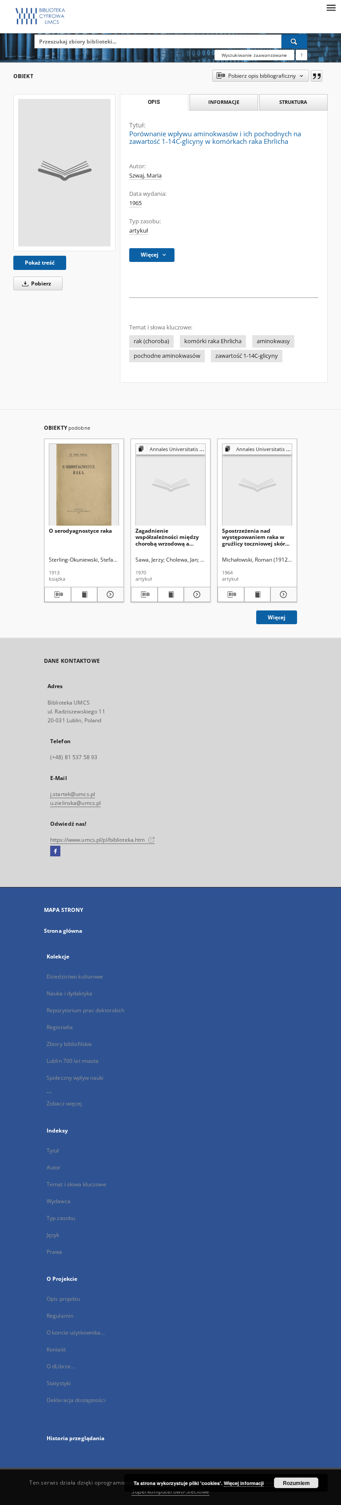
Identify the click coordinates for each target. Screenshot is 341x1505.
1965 (135, 203)
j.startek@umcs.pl (72, 794)
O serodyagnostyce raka (80, 531)
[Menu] (331, 7)
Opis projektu (63, 1299)
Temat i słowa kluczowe (76, 1184)
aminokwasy (273, 341)
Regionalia (60, 1027)
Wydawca (59, 1201)
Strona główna (63, 931)
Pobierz (40, 283)
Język (53, 1235)
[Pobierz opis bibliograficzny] (58, 594)
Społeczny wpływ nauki (75, 1077)
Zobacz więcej (64, 1103)
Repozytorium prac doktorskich (85, 1010)
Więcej (276, 617)
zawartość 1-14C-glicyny (246, 356)
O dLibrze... (61, 1366)
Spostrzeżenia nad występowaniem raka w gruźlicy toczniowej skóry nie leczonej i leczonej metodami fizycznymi (255, 537)
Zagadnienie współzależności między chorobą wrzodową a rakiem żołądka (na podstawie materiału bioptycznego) (167, 537)
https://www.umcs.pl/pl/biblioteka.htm (98, 840)
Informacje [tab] (223, 102)
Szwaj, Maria (145, 175)
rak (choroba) (151, 341)
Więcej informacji (244, 1483)
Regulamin (60, 1315)
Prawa (55, 1251)
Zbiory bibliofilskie (69, 1044)
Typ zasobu (61, 1218)
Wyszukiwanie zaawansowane (254, 55)
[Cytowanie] (316, 76)
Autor (54, 1167)
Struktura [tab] (293, 102)
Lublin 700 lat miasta (73, 1061)
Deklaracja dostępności (76, 1400)
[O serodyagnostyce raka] (84, 485)
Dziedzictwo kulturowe (75, 976)
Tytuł (53, 1150)
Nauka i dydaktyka (69, 993)
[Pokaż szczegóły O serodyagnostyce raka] (109, 594)
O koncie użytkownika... (76, 1332)
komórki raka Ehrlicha (213, 341)
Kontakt (56, 1349)
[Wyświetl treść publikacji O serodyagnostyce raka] (84, 594)
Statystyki (59, 1383)
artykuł (138, 230)
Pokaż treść (40, 262)
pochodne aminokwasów (167, 356)
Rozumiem (296, 1483)
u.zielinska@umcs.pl (75, 803)
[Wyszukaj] (294, 41)
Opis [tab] (154, 102)
